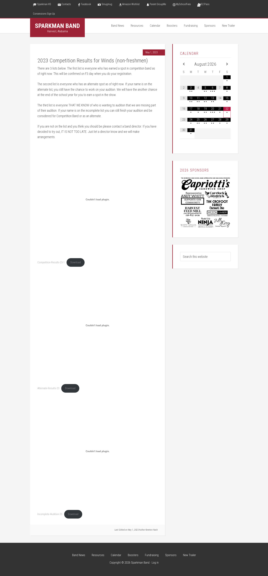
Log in (155, 562)
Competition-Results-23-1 (51, 262)
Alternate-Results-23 (48, 388)
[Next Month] (227, 64)
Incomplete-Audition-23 (49, 514)
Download (75, 262)
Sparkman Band (57, 25)
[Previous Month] (183, 64)
